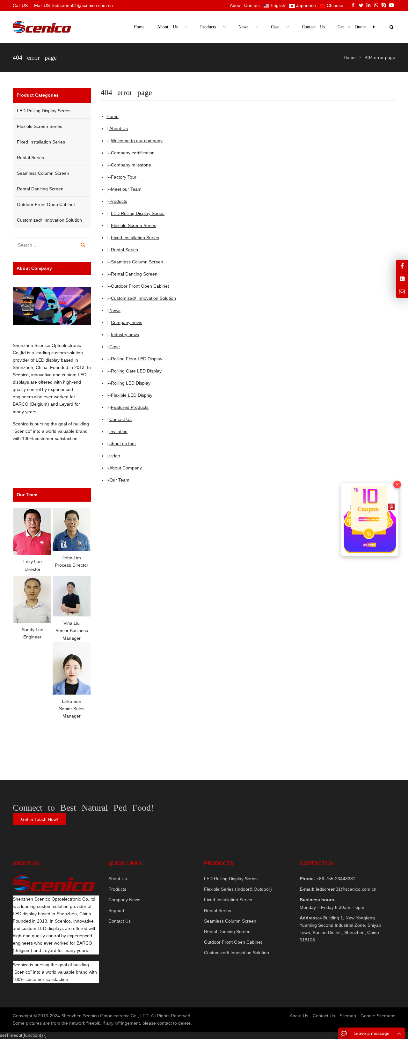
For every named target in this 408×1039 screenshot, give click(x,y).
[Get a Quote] (369, 519)
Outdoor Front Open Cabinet (140, 286)
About (236, 5)
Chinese (334, 5)
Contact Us (120, 419)
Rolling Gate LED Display (136, 370)
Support (116, 910)
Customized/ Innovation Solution (143, 298)
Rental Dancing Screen (134, 273)
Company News (124, 899)
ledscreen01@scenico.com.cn (345, 889)
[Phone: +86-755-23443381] (402, 279)
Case (114, 346)
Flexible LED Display (131, 395)
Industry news (125, 334)
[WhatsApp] (376, 5)
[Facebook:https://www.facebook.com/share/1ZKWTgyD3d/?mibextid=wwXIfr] (402, 266)
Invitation (118, 431)
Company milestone (131, 164)
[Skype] (384, 5)
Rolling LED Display (130, 383)
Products (118, 201)
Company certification (133, 152)
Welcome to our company (137, 140)
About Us (118, 128)
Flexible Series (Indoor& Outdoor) (238, 889)
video (114, 455)
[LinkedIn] (368, 5)
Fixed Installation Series (135, 237)
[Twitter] (361, 5)
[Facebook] (353, 5)
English (277, 5)
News (114, 310)
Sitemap (347, 1015)
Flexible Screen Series (133, 225)
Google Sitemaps (378, 1015)
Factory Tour (123, 177)
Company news (126, 322)
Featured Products (130, 407)
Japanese (305, 5)
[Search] (83, 245)
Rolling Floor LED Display (136, 358)
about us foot (122, 443)
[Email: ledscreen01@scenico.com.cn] (402, 291)
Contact (252, 5)
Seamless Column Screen (137, 261)
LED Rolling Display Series (137, 213)
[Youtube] (391, 5)
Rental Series (124, 249)
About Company (125, 467)
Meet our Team (126, 189)
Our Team (119, 480)
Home (139, 27)
